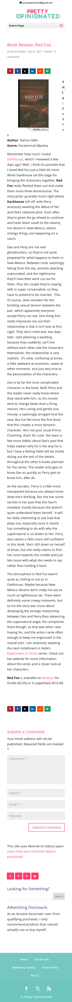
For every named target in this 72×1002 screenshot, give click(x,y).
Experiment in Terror (22, 653)
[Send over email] (47, 71)
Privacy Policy (50, 967)
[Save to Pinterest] (10, 71)
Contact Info (41, 959)
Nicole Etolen (18, 51)
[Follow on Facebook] (10, 876)
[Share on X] (25, 71)
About (24, 959)
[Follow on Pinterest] (18, 876)
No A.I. (35, 975)
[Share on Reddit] (40, 71)
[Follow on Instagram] (26, 876)
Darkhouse (15, 159)
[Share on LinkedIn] (33, 71)
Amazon (48, 678)
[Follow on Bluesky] (35, 876)
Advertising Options (23, 967)
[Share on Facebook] (18, 71)
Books (48, 51)
